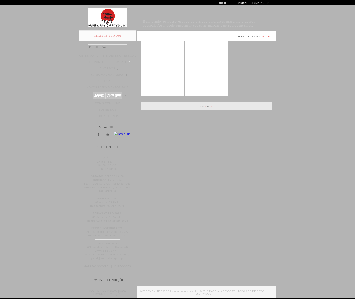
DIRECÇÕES (122, 266)
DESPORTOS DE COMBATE (107, 62)
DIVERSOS (107, 68)
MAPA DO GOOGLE (96, 266)
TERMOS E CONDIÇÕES (107, 294)
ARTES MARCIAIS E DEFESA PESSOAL (107, 55)
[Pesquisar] (125, 47)
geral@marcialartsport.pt (107, 258)
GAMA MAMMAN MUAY (107, 74)
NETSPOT (163, 291)
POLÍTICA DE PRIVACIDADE (107, 290)
